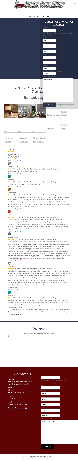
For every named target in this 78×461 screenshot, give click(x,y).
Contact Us (40, 16)
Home (5, 12)
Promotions (41, 12)
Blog (47, 16)
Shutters (50, 128)
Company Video (20, 12)
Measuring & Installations (65, 12)
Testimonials (51, 12)
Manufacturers (31, 12)
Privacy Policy (48, 456)
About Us (11, 12)
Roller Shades (53, 115)
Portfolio (32, 16)
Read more (19, 314)
